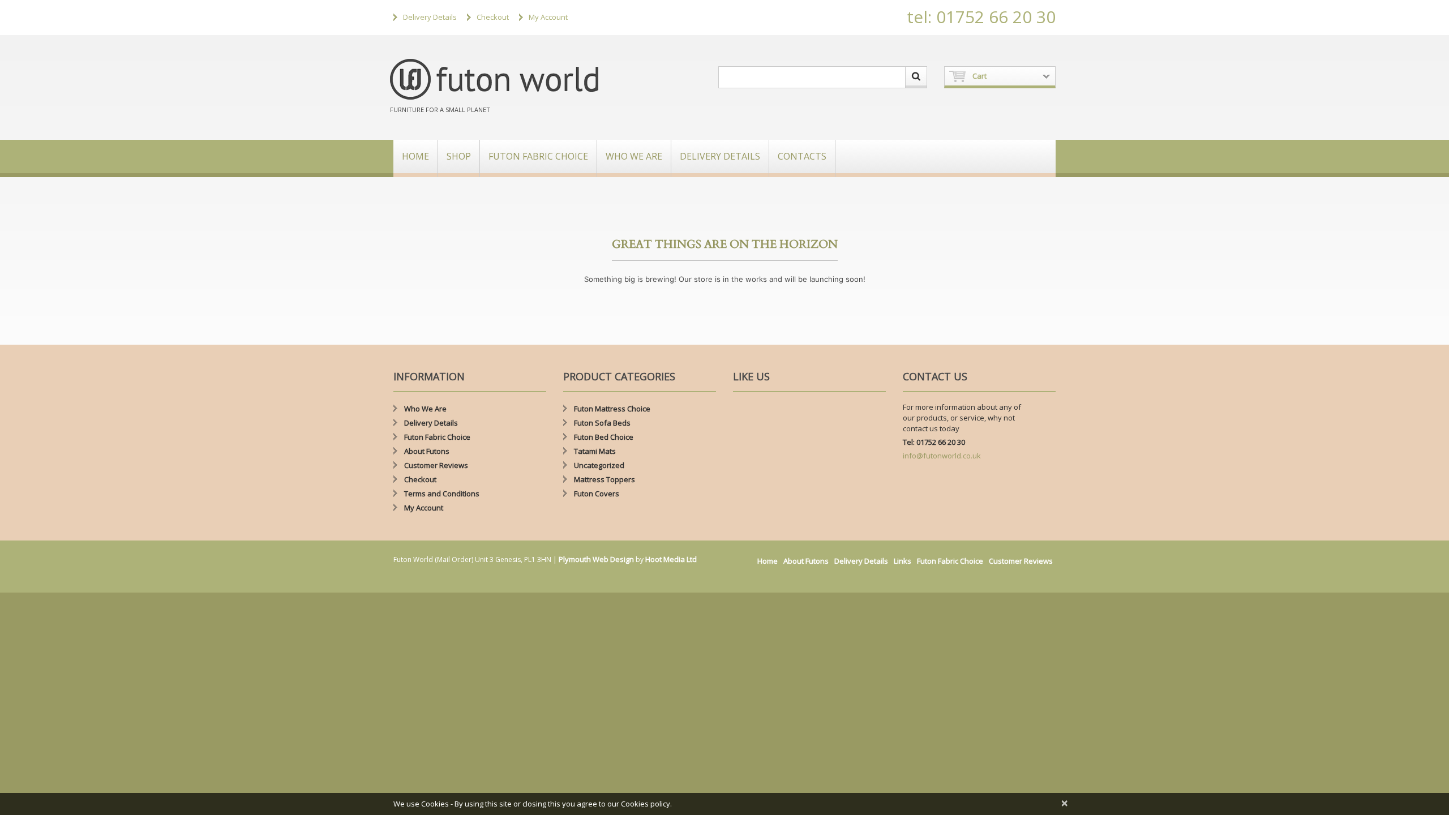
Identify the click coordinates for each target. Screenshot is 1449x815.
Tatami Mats (595, 451)
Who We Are (634, 156)
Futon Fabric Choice (538, 156)
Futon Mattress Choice (612, 409)
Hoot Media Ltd (671, 559)
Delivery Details (430, 17)
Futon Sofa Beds (602, 423)
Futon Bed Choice (603, 437)
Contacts (802, 156)
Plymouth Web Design (596, 559)
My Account (548, 17)
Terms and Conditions (441, 493)
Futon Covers (596, 493)
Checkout (493, 17)
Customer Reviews (436, 465)
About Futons (426, 451)
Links (902, 561)
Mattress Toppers (604, 479)
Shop (459, 156)
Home (415, 156)
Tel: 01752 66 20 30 (934, 442)
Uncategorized (599, 465)
